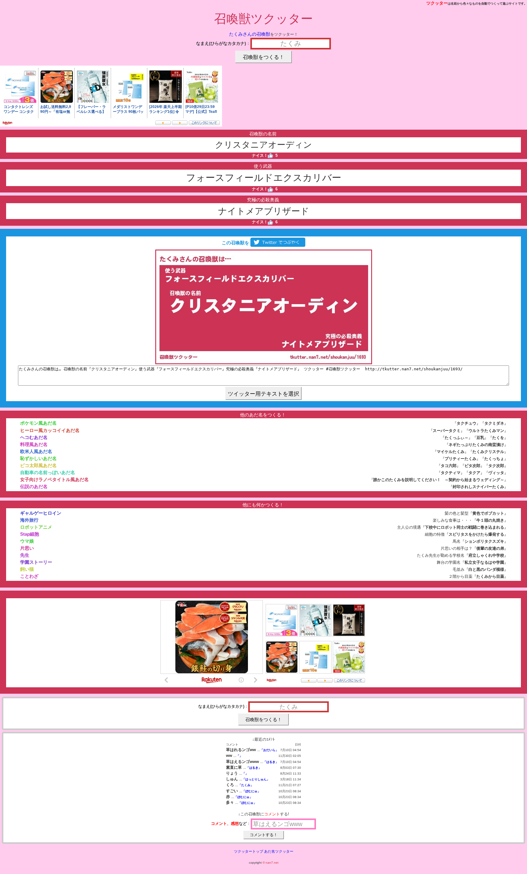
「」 (239, 755)
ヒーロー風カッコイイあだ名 (50, 430)
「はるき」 (270, 762)
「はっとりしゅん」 (256, 779)
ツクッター (437, 3)
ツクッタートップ (248, 851)
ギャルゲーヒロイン (40, 513)
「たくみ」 (245, 785)
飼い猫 (27, 569)
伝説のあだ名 (34, 486)
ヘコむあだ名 (34, 437)
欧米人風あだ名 (36, 451)
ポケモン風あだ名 (38, 423)
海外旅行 (29, 520)
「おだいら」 (269, 750)
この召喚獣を (234, 242)
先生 (24, 555)
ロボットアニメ (36, 527)
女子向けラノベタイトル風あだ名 (54, 479)
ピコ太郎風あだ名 (38, 465)
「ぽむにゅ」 (251, 791)
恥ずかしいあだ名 (38, 458)
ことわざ (29, 576)
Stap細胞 (29, 534)
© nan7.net (270, 862)
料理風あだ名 (34, 444)
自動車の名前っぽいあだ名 (47, 472)
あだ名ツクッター (278, 851)
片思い (27, 548)
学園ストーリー (36, 562)
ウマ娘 (27, 541)
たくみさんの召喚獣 (249, 34)
